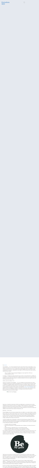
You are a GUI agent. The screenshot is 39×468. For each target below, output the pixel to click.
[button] (24, 2)
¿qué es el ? (28, 386)
